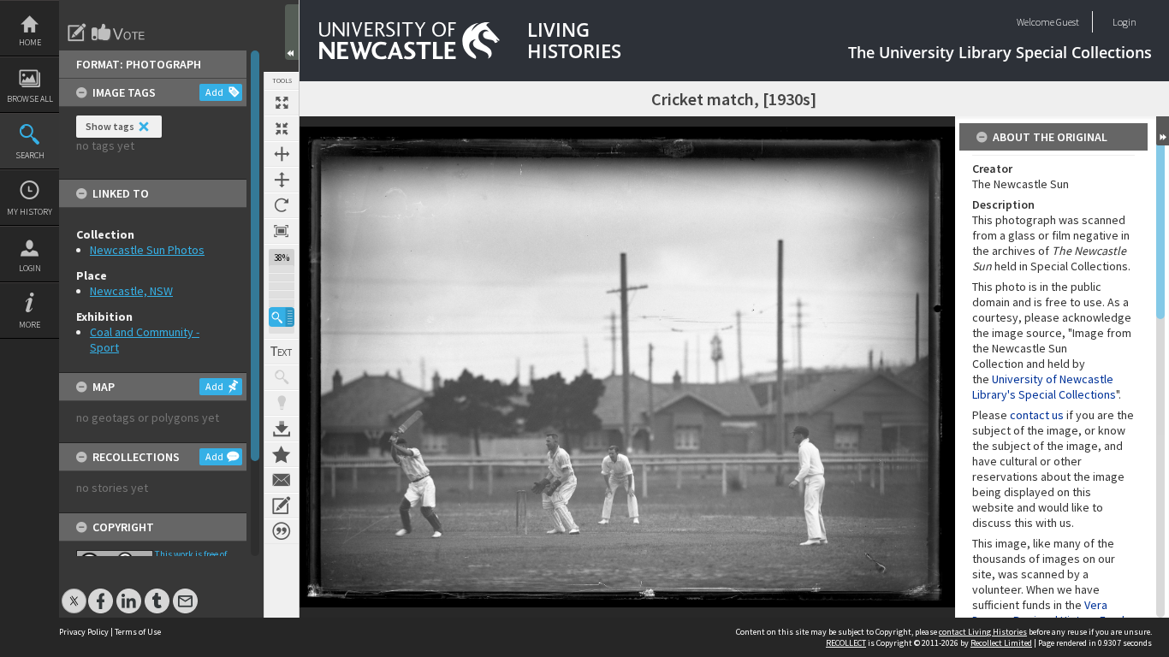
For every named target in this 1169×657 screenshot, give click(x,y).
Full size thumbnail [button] (281, 102)
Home (30, 42)
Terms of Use (138, 631)
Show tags (110, 126)
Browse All (30, 98)
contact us (1037, 415)
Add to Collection (281, 454)
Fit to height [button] (281, 179)
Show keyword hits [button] (281, 377)
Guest (1067, 21)
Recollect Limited (1001, 642)
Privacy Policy (84, 631)
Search (30, 155)
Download (281, 428)
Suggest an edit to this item (77, 32)
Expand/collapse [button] (1162, 130)
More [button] (29, 324)
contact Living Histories (983, 631)
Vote (119, 32)
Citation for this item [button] (281, 531)
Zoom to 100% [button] (281, 231)
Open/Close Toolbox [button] (292, 32)
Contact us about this (281, 480)
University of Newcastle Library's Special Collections (1044, 386)
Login (30, 268)
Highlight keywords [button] (281, 403)
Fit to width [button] (281, 154)
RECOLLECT (846, 642)
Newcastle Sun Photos (147, 249)
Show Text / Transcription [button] (281, 351)
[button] (281, 317)
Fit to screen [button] (281, 128)
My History (29, 211)
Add (214, 92)
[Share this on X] (74, 592)
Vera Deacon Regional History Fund (1048, 612)
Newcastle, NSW (131, 291)
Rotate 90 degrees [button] (281, 205)
